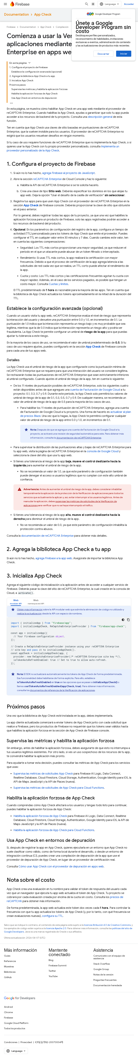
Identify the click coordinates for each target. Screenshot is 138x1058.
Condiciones (10, 1042)
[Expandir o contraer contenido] (29, 63)
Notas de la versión (103, 974)
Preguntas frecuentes (104, 979)
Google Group (101, 969)
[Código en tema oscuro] (123, 619)
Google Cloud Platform (16, 1023)
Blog (51, 960)
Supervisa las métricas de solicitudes (43, 773)
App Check (42, 14)
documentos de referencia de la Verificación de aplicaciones (62, 690)
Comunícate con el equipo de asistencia (109, 957)
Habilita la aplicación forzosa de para (53, 830)
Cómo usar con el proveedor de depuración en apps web (61, 866)
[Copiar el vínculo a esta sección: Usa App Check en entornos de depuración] (98, 841)
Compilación (62, 27)
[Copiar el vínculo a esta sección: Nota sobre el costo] (58, 880)
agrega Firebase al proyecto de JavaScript (68, 173)
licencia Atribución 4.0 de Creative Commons (107, 925)
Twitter (52, 970)
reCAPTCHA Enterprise (47, 179)
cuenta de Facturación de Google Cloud (95, 389)
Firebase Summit (57, 965)
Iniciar (123, 53)
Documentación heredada (107, 985)
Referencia (10, 961)
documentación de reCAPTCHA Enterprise (78, 437)
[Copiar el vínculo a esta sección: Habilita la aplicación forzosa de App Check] (98, 798)
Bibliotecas (9, 971)
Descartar (103, 53)
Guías (7, 955)
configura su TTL (52, 916)
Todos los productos (14, 1028)
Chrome (8, 1012)
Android (8, 1006)
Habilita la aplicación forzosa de (40, 816)
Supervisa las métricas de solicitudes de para (58, 788)
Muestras (9, 966)
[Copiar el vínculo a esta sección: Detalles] (23, 360)
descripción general (100, 117)
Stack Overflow (101, 963)
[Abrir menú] (5, 4)
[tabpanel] (69, 650)
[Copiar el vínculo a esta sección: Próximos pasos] (48, 707)
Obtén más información (30, 609)
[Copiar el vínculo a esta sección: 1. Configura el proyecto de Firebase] (98, 164)
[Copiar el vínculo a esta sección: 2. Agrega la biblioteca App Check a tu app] (114, 550)
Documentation (16, 14)
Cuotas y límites (58, 284)
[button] (16, 602)
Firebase (11, 27)
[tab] (16, 602)
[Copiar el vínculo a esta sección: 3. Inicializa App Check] (65, 576)
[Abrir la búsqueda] (87, 4)
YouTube (53, 976)
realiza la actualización (29, 613)
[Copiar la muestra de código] (128, 619)
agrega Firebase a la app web (54, 558)
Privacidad (26, 1042)
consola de (102, 451)
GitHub (8, 977)
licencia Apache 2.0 (56, 928)
